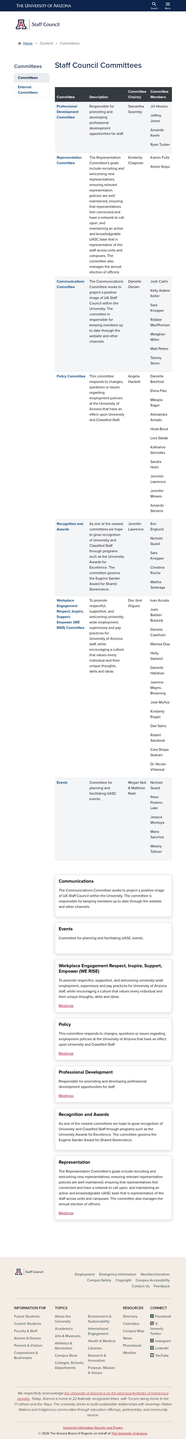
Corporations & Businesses (26, 1355)
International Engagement (98, 1331)
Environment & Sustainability (99, 1319)
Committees (28, 77)
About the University (63, 1319)
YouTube (162, 1355)
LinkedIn (162, 1348)
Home (28, 43)
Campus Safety (99, 1280)
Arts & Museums (68, 1336)
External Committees (28, 90)
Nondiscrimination (155, 1274)
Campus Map (133, 1331)
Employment (85, 1274)
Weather (129, 1353)
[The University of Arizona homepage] (44, 5)
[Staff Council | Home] (52, 24)
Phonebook (132, 1345)
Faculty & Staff (25, 1331)
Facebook (163, 1316)
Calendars (131, 1323)
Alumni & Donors (27, 1338)
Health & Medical (101, 1341)
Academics (64, 1328)
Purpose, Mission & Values (101, 1370)
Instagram (163, 1341)
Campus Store (66, 1355)
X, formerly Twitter (156, 1328)
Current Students (27, 1323)
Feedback (162, 1286)
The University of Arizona (129, 1433)
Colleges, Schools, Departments (69, 1365)
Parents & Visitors (28, 1345)
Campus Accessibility (153, 1280)
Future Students (26, 1316)
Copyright (123, 1280)
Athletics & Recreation (63, 1346)
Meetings (66, 1006)
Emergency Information (117, 1274)
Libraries (95, 1348)
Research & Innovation (97, 1358)
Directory (130, 1316)
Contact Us (140, 1286)
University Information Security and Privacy (93, 1428)
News (127, 1338)
